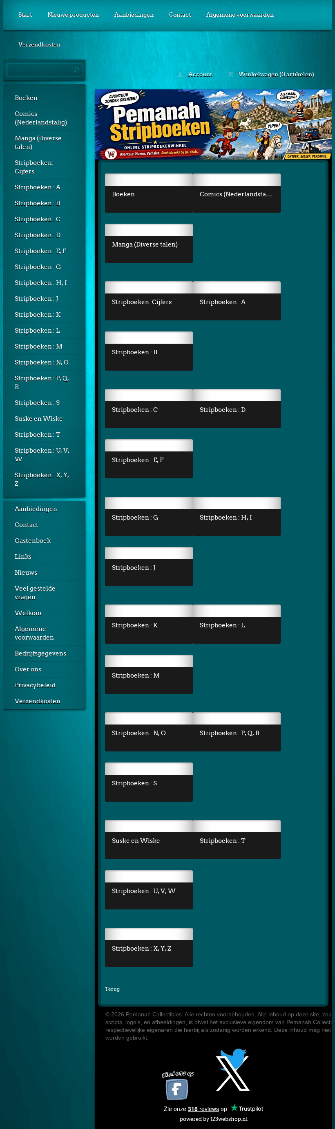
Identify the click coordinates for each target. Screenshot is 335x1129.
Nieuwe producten (73, 14)
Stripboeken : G (38, 267)
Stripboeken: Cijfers (34, 167)
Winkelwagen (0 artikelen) (275, 74)
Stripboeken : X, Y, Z (42, 479)
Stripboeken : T (37, 434)
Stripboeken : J (36, 298)
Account (199, 74)
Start (25, 14)
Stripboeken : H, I (41, 283)
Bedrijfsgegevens (40, 653)
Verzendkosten (39, 44)
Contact (180, 14)
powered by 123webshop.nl (214, 1119)
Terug (112, 989)
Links (23, 556)
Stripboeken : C (37, 219)
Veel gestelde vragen (35, 593)
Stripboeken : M (39, 346)
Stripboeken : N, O (42, 362)
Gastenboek (33, 540)
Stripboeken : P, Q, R (42, 383)
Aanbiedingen (134, 14)
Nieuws (26, 572)
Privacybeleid (35, 685)
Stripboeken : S (37, 403)
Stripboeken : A (37, 187)
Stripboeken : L (37, 330)
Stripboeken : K (37, 314)
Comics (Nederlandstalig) (41, 118)
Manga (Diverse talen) (38, 143)
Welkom (28, 613)
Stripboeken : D (37, 235)
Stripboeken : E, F (40, 251)
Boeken (26, 98)
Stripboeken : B (37, 203)
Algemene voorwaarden (240, 14)
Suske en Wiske (39, 418)
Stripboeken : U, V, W (42, 455)
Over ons (28, 669)
